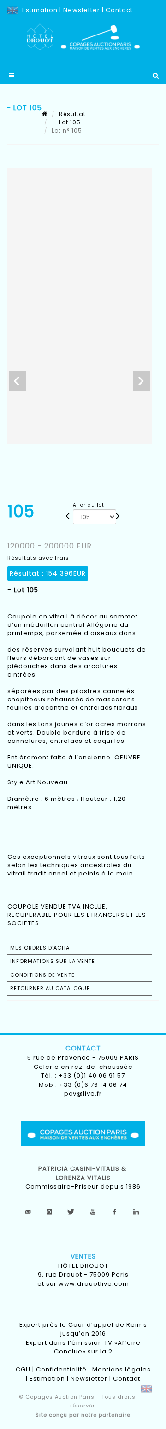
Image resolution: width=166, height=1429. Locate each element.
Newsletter (81, 10)
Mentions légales (121, 1369)
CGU (23, 1369)
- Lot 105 (66, 122)
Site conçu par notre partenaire (83, 1414)
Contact (119, 10)
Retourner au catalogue (50, 988)
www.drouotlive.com (94, 1283)
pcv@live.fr (83, 1093)
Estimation (40, 10)
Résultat (72, 114)
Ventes (83, 1256)
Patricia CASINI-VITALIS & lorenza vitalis (83, 1173)
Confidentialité (61, 1369)
